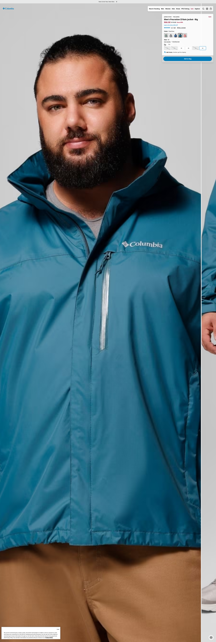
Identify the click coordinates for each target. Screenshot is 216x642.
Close (58, 629)
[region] (108, 322)
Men (162, 9)
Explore (197, 9)
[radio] (166, 35)
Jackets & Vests (168, 17)
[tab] (165, 44)
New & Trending (154, 9)
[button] (211, 637)
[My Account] (207, 9)
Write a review (181, 28)
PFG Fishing (185, 9)
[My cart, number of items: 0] (211, 9)
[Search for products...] (203, 9)
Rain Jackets (176, 17)
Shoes (178, 9)
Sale (192, 9)
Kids (173, 9)
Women (168, 9)
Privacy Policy (49, 637)
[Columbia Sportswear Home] (8, 8)
